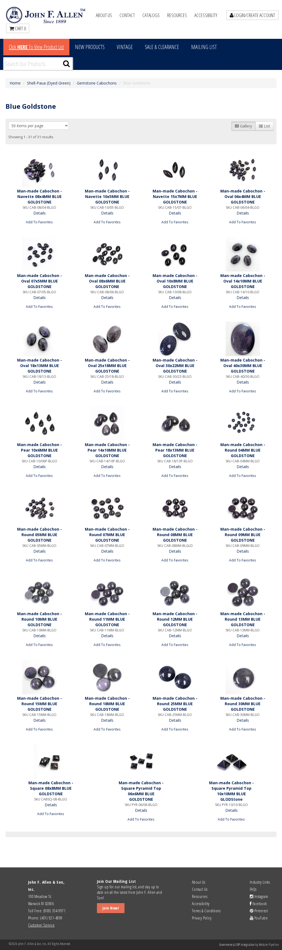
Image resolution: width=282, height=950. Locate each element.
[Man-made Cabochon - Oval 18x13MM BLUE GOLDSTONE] (39, 339)
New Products (90, 47)
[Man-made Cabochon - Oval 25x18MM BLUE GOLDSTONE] (107, 339)
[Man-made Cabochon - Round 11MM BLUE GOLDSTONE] (107, 592)
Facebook (259, 903)
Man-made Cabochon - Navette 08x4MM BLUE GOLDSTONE (39, 196)
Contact (127, 15)
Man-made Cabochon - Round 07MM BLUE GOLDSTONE (107, 534)
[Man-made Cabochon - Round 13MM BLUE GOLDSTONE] (242, 592)
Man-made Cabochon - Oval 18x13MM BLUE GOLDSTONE (39, 365)
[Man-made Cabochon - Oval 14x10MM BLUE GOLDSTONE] (242, 254)
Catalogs (151, 15)
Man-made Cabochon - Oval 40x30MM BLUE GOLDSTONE (242, 365)
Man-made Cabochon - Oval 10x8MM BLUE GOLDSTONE (175, 281)
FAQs (253, 889)
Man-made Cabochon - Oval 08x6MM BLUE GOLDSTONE (107, 281)
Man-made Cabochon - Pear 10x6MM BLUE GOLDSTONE (39, 450)
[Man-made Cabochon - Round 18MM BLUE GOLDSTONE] (107, 677)
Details (39, 213)
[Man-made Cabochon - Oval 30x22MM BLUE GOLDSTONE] (175, 339)
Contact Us (200, 889)
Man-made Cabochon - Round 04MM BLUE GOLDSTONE (242, 450)
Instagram (260, 896)
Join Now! (110, 908)
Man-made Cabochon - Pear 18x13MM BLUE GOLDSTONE (175, 450)
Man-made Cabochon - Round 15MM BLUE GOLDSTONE (39, 704)
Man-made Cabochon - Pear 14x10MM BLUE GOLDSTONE (107, 450)
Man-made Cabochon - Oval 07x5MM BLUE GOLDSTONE (39, 281)
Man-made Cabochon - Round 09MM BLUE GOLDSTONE (242, 534)
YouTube (260, 918)
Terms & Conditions (206, 910)
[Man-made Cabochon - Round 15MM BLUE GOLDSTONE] (39, 677)
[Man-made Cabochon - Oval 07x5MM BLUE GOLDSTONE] (39, 254)
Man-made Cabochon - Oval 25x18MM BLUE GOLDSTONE (107, 365)
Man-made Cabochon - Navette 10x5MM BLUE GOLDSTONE (107, 196)
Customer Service (41, 925)
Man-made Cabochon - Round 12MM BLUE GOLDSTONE (175, 619)
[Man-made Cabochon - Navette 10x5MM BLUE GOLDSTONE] (107, 170)
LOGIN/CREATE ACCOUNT (254, 15)
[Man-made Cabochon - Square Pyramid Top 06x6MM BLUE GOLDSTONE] (141, 761)
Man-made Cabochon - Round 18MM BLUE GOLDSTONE (107, 704)
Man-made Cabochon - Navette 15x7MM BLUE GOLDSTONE (175, 196)
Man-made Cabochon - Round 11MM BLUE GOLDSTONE (107, 619)
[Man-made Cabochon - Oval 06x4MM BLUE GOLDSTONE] (242, 170)
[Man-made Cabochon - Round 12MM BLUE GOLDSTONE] (175, 592)
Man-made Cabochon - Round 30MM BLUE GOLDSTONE (242, 704)
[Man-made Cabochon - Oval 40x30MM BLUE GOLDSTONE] (242, 339)
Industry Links (260, 882)
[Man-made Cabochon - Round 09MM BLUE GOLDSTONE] (242, 508)
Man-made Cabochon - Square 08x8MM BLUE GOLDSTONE (50, 788)
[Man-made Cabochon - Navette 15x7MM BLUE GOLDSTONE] (175, 170)
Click (36, 47)
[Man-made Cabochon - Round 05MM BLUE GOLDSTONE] (39, 508)
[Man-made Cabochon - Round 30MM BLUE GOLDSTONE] (242, 677)
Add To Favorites (39, 222)
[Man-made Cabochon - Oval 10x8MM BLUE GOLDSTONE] (175, 254)
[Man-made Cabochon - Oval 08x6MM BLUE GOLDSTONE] (107, 254)
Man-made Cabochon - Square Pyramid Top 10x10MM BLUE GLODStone (231, 791)
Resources (177, 15)
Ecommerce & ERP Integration (237, 944)
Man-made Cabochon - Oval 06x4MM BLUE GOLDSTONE (242, 196)
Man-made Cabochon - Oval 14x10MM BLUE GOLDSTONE (242, 281)
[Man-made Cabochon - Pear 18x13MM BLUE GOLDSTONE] (175, 423)
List (266, 126)
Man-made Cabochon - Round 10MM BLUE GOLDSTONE (39, 619)
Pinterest (260, 910)
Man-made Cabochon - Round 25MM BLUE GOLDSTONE (175, 704)
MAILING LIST (204, 47)
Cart (20, 28)
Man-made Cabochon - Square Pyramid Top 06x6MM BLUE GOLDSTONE (141, 791)
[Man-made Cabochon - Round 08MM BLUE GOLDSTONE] (175, 508)
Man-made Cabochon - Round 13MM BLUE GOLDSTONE (242, 619)
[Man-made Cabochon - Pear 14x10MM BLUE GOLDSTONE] (107, 423)
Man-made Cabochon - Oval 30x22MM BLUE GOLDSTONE (175, 365)
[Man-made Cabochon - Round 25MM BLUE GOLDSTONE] (175, 677)
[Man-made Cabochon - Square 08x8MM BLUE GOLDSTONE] (50, 761)
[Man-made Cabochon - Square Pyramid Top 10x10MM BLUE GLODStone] (231, 761)
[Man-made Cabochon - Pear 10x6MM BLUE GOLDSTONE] (39, 423)
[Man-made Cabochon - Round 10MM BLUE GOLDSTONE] (39, 592)
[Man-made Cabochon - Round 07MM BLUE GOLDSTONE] (107, 508)
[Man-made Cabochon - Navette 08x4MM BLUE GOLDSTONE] (39, 170)
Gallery (245, 126)
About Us (104, 15)
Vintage (125, 47)
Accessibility (205, 15)
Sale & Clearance (162, 47)
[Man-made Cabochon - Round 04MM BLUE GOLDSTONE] (242, 423)
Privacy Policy (202, 918)
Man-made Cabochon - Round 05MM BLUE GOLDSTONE (39, 534)
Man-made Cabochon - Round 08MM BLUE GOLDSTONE (175, 534)
